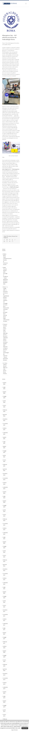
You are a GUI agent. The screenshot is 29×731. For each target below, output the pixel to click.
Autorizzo (24, 728)
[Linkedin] (4, 241)
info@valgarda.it (15, 169)
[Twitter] (7, 239)
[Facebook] (4, 239)
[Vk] (9, 241)
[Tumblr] (12, 239)
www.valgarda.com (6, 169)
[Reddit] (7, 241)
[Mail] (12, 241)
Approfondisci (14, 730)
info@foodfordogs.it (14, 187)
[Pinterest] (9, 239)
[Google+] (15, 239)
